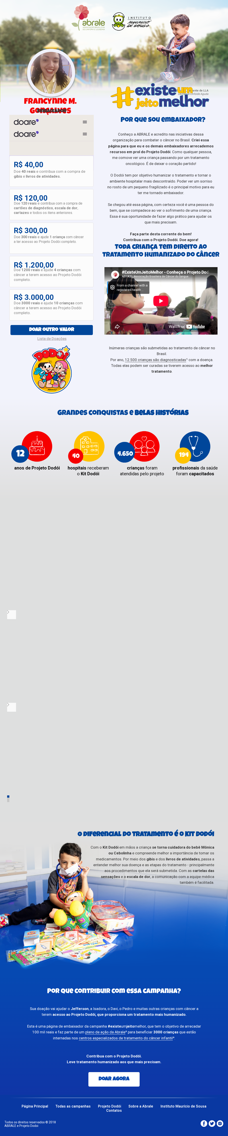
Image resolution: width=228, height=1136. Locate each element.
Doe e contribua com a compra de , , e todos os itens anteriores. (48, 208)
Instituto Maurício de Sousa (183, 1106)
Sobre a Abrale (140, 1106)
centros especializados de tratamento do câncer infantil (126, 1038)
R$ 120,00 (30, 198)
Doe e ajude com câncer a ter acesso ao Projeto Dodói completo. (49, 239)
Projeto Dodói (109, 1106)
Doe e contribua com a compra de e (49, 174)
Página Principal (35, 1106)
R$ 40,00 (28, 164)
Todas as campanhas (73, 1106)
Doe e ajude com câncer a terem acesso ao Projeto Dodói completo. (47, 275)
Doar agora (114, 1079)
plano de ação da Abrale (105, 1032)
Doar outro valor (51, 330)
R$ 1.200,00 (34, 265)
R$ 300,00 (30, 230)
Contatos (114, 1110)
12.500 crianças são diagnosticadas (155, 360)
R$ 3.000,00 (34, 297)
